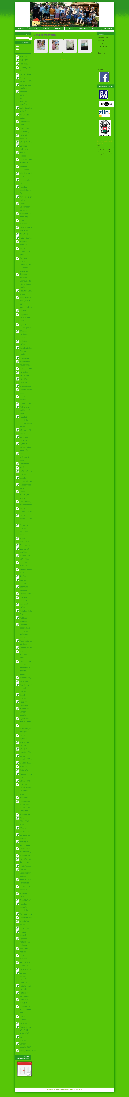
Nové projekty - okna (26, 198)
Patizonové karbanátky (25, 994)
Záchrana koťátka (24, 588)
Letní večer (24, 928)
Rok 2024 (24, 56)
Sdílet (62, 59)
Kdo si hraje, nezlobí (25, 950)
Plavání (23, 310)
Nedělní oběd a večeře (26, 571)
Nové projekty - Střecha (26, 229)
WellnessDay (25, 677)
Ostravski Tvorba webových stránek (70, 1089)
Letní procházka (24, 957)
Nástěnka (24, 766)
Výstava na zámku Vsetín (25, 720)
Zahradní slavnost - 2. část (25, 251)
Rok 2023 (24, 60)
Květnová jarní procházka (26, 472)
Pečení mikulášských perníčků (25, 728)
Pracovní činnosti (23, 933)
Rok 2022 (24, 63)
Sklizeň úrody (25, 385)
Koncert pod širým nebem (25, 540)
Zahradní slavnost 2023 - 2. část (26, 518)
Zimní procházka (24, 1038)
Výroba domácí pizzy (25, 326)
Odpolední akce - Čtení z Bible (25, 317)
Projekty (58, 28)
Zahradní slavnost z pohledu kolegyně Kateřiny (24, 98)
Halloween (24, 681)
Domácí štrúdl (26, 647)
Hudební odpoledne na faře (25, 190)
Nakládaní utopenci (24, 619)
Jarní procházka (24, 222)
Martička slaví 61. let (26, 175)
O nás (71, 28)
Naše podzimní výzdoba (26, 642)
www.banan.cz (108, 147)
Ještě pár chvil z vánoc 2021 (26, 161)
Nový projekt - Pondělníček (26, 881)
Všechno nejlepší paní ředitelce (25, 941)
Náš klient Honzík (24, 154)
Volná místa (33, 28)
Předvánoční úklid (25, 123)
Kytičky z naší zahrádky (25, 987)
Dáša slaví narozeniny (24, 130)
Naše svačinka (26, 969)
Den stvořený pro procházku (26, 503)
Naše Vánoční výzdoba (25, 137)
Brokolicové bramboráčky (25, 850)
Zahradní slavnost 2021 (26, 79)
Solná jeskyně (25, 780)
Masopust (24, 797)
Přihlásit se (79, 1089)
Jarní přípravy (25, 865)
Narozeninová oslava (26, 775)
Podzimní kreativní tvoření (24, 654)
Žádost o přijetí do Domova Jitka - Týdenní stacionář (25, 264)
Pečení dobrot (26, 237)
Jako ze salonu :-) (26, 181)
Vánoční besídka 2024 (25, 1045)
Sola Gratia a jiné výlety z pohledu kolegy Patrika (26, 302)
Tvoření (23, 576)
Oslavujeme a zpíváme (25, 86)
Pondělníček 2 (25, 855)
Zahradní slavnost (23, 243)
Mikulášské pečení (24, 116)
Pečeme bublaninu (24, 564)
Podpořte (46, 28)
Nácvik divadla (26, 913)
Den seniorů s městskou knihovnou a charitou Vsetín (25, 667)
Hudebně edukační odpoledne (24, 907)
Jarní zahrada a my (25, 486)
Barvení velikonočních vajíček (25, 872)
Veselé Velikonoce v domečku (25, 206)
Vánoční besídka (23, 398)
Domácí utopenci (23, 1018)
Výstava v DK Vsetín (25, 431)
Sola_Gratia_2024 (26, 1050)
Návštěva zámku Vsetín (25, 843)
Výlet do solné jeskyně (26, 109)
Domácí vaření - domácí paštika (26, 688)
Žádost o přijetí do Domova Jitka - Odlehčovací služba (25, 281)
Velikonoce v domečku (25, 888)
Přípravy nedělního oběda (24, 334)
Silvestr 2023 (25, 762)
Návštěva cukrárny (24, 380)
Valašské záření (23, 343)
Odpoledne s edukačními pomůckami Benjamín (25, 806)
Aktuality (21, 28)
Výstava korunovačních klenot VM (26, 446)
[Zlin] (104, 113)
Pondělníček (25, 814)
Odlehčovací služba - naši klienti (25, 410)
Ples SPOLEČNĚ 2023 (24, 456)
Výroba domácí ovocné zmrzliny (23, 977)
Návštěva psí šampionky (25, 861)
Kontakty (95, 28)
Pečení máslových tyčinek (24, 494)
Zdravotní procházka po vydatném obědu (25, 530)
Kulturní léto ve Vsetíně (25, 557)
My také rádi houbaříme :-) (25, 363)
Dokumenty (108, 28)
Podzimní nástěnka (24, 703)
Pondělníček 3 (25, 900)
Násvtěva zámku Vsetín (25, 374)
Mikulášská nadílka (24, 744)
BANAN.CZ (60, 1089)
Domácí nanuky (23, 581)
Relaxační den (26, 770)
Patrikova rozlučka (24, 1001)
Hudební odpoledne (24, 168)
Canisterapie (25, 545)
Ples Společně (26, 234)
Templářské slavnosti (25, 964)
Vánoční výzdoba (23, 737)
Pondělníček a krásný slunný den (25, 1009)
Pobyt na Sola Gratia (26, 612)
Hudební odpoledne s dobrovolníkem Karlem (26, 421)
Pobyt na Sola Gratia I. (26, 292)
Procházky (24, 463)
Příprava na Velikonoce (25, 829)
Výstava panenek (23, 599)
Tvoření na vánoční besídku (24, 711)
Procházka (24, 357)
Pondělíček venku (24, 923)
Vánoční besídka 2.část (26, 757)
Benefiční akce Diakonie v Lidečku (26, 351)
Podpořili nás (83, 28)
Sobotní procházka (24, 696)
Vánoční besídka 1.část (26, 750)
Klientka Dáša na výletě (26, 215)
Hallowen (24, 1023)
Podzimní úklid (26, 368)
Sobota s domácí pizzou (26, 479)
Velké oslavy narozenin (25, 438)
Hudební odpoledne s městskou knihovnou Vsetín (25, 631)
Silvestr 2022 (25, 403)
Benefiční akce (26, 917)
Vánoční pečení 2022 (26, 391)
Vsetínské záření (24, 606)
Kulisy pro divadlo (24, 895)
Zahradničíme (25, 74)
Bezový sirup (25, 593)
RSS (23, 1080)
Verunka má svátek (25, 836)
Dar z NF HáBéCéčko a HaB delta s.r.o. (25, 789)
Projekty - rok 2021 (25, 69)
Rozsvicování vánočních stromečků (25, 1030)
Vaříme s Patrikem (24, 147)
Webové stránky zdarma (52, 1089)
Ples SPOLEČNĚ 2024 (24, 821)
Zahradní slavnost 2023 (26, 510)
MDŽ (22, 467)
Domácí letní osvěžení (25, 550)
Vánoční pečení (26, 142)
